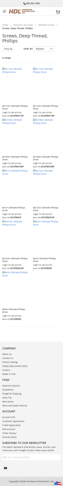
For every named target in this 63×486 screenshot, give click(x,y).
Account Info (8, 417)
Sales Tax (7, 397)
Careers (6, 370)
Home (5, 24)
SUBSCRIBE (41, 479)
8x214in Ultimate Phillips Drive (15, 260)
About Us (7, 354)
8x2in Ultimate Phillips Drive (44, 260)
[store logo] (31, 11)
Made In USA (8, 374)
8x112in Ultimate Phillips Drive (15, 107)
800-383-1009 (33, 3)
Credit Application (11, 425)
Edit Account (8, 429)
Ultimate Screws (46, 24)
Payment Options (11, 385)
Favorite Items (9, 437)
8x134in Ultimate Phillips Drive (15, 158)
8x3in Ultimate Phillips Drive (13, 310)
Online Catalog (9, 362)
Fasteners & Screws (23, 24)
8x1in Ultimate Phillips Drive (13, 209)
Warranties (8, 401)
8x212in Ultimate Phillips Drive (45, 209)
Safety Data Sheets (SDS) (14, 366)
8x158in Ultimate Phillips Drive (45, 158)
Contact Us (7, 358)
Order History (9, 433)
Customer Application (13, 421)
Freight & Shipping (11, 393)
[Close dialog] (59, 461)
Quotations (8, 389)
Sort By (28, 48)
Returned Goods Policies (14, 405)
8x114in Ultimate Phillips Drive (45, 107)
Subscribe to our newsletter (24, 443)
